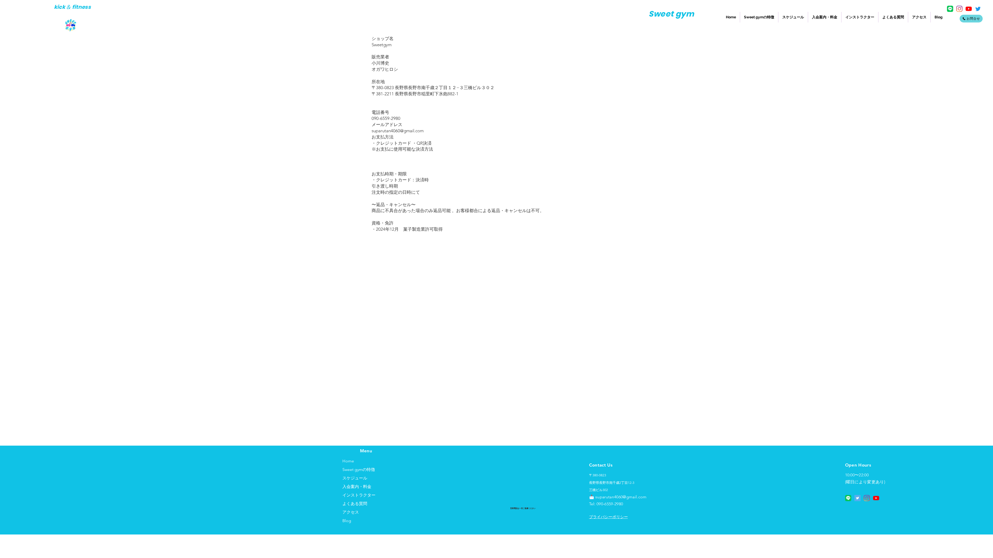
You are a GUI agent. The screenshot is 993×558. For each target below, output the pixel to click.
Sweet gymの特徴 (358, 469)
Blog (346, 520)
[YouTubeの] (969, 9)
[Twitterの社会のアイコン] (857, 498)
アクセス (350, 512)
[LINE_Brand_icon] (950, 9)
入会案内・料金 (356, 486)
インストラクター (358, 495)
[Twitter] (978, 9)
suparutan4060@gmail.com (398, 130)
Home (348, 461)
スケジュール (354, 478)
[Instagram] (959, 9)
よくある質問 (354, 503)
